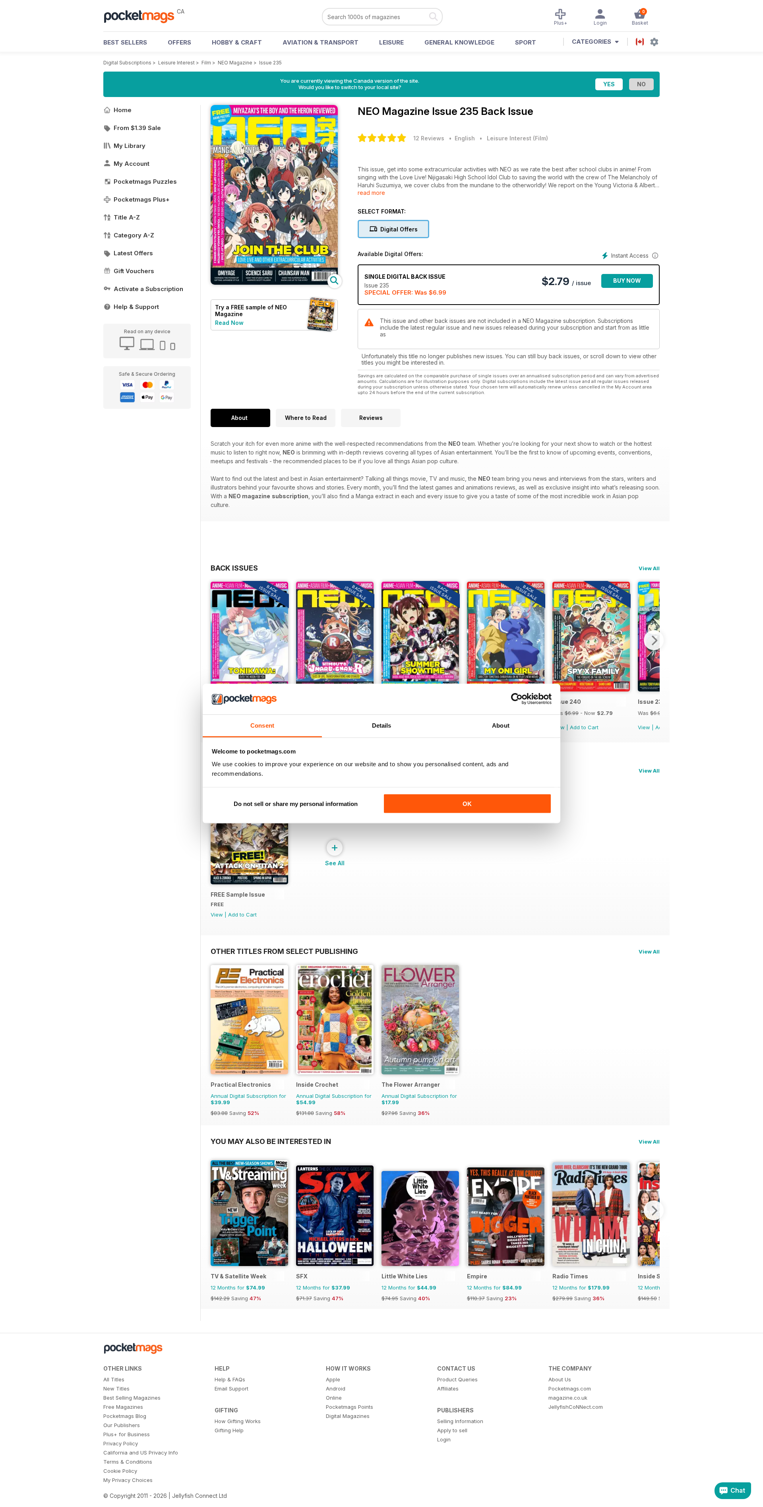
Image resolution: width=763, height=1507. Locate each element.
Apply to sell (452, 1430)
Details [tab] (381, 725)
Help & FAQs (230, 1379)
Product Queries (457, 1379)
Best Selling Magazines (132, 1397)
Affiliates (448, 1388)
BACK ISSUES (234, 568)
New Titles (116, 1388)
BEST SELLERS (125, 42)
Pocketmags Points (349, 1407)
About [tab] (500, 725)
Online (334, 1397)
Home (123, 110)
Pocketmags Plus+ (142, 199)
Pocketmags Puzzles (145, 181)
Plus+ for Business (126, 1434)
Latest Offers (133, 253)
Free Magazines (123, 1407)
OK (467, 803)
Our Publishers (121, 1425)
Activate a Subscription (148, 289)
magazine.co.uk (567, 1397)
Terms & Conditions (127, 1461)
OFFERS (179, 42)
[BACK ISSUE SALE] (591, 689)
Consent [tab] (262, 725)
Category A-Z (134, 235)
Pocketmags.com (569, 1388)
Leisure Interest (176, 63)
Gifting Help (229, 1430)
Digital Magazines (348, 1416)
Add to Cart (584, 727)
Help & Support (136, 307)
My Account (131, 163)
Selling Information (460, 1421)
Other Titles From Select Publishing (284, 951)
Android (335, 1388)
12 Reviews (428, 138)
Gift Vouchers (134, 271)
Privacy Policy (120, 1443)
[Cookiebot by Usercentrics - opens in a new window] (517, 699)
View (644, 727)
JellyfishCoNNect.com (575, 1407)
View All (649, 568)
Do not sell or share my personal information (296, 803)
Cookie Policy (120, 1471)
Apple (333, 1379)
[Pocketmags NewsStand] (143, 16)
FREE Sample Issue (238, 894)
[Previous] (217, 640)
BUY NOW (627, 280)
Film (206, 63)
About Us (559, 1379)
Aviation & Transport (320, 42)
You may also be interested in (271, 1141)
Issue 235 (270, 63)
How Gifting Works (238, 1421)
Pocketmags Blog (124, 1416)
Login (444, 1439)
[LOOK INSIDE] (274, 282)
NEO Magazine (235, 63)
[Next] (654, 640)
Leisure (391, 42)
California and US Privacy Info (140, 1452)
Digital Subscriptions (127, 63)
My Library (129, 146)
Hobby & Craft (237, 42)
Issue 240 (566, 701)
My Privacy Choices (128, 1480)
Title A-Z (127, 217)
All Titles (113, 1379)
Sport (525, 42)
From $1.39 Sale (137, 128)
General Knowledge (459, 42)
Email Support (231, 1388)
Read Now (229, 322)
